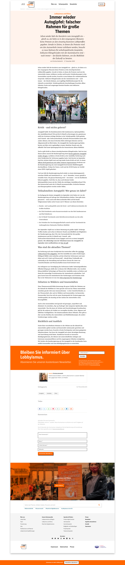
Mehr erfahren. (59, 485)
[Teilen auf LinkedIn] (66, 409)
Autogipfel (41, 393)
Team (21, 521)
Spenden (101, 4)
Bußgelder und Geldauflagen (70, 526)
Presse (86, 517)
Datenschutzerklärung (95, 364)
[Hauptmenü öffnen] (23, 4)
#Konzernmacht (39, 508)
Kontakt (87, 524)
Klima (56, 393)
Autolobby (49, 393)
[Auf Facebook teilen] (40, 409)
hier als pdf (64, 243)
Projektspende (67, 528)
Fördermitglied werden (69, 519)
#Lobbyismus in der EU (66, 508)
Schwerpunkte (63, 4)
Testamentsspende (68, 531)
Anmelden (82, 356)
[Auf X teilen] (44, 409)
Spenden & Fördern (68, 517)
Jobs (21, 526)
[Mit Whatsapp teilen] (48, 409)
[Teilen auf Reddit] (71, 409)
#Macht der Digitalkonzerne (52, 508)
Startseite (22, 9)
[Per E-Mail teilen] (57, 409)
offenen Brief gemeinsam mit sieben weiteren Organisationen (57, 162)
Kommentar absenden (45, 453)
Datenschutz (64, 547)
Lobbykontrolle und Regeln (48, 519)
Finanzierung (23, 524)
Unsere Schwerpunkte (47, 517)
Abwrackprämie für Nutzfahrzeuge (71, 278)
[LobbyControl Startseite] (30, 4)
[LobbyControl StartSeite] (25, 547)
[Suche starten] (99, 505)
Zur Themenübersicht (82, 387)
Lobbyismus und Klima (31, 9)
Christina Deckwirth (57, 61)
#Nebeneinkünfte (29, 508)
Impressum (88, 526)
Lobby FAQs (23, 519)
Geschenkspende (68, 524)
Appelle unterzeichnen (90, 521)
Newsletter (73, 4)
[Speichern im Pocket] (53, 409)
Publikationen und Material (26, 528)
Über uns (54, 4)
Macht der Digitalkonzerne (48, 524)
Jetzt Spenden (67, 521)
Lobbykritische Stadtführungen (27, 531)
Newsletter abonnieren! (71, 562)
